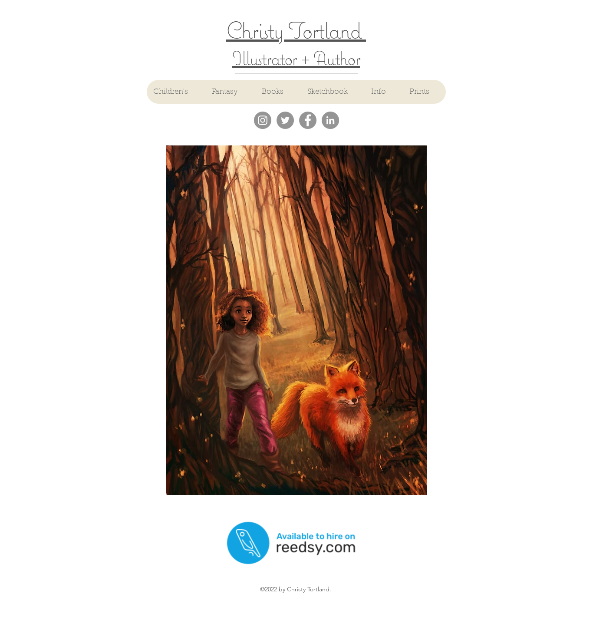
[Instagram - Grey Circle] (262, 120)
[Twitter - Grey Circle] (285, 120)
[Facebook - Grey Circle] (307, 120)
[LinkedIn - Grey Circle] (330, 120)
